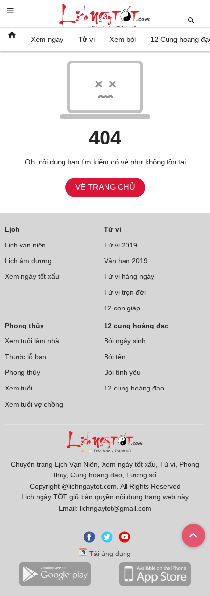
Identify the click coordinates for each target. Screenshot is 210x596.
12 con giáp (122, 308)
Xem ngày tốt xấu (32, 276)
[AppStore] (154, 584)
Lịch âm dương (28, 261)
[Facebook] (87, 540)
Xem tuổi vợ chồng (34, 404)
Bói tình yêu (122, 372)
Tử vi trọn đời (125, 292)
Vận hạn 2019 (125, 261)
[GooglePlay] (54, 584)
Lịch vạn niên (25, 245)
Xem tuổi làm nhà (32, 341)
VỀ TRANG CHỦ (105, 187)
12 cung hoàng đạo (134, 388)
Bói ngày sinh (125, 341)
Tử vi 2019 (120, 245)
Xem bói (122, 39)
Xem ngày (47, 39)
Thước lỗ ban (25, 357)
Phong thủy (22, 372)
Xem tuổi (18, 388)
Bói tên (115, 357)
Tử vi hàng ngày (129, 276)
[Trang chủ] (11, 39)
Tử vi (86, 39)
